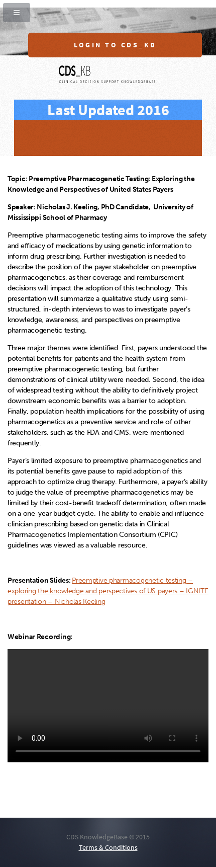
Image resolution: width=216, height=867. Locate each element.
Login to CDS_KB (115, 45)
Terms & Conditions (108, 847)
